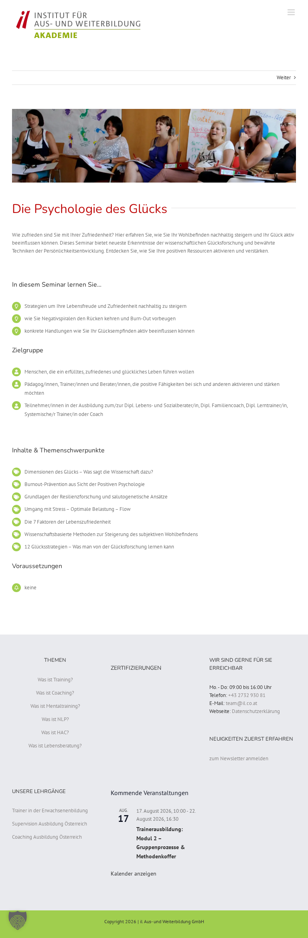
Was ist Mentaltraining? (55, 706)
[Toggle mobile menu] (292, 12)
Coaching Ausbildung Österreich (47, 837)
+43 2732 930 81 (246, 695)
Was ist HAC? (55, 732)
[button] (17, 920)
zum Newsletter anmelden (238, 758)
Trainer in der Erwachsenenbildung (50, 810)
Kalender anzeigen (133, 873)
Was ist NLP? (55, 719)
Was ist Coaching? (55, 692)
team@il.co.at (241, 703)
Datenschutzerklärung (256, 711)
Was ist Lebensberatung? (55, 745)
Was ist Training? (55, 679)
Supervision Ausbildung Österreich (49, 823)
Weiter (284, 77)
